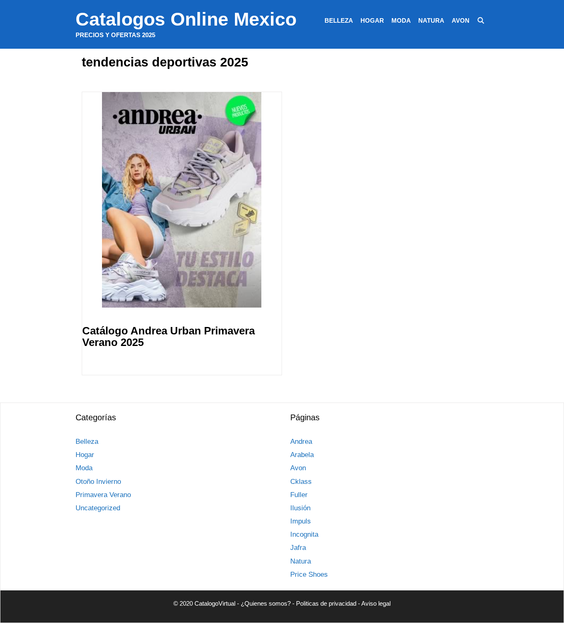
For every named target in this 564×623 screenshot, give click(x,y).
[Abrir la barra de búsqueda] (480, 20)
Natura (431, 20)
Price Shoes (309, 574)
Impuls (300, 521)
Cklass (301, 482)
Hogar (372, 20)
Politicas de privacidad (326, 603)
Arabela (302, 455)
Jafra (298, 548)
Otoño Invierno (98, 482)
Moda (401, 20)
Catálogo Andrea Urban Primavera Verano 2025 (168, 337)
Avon (460, 20)
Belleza (339, 20)
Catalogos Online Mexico (186, 19)
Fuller (299, 495)
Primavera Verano (103, 495)
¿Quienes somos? (266, 603)
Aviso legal (376, 603)
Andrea (301, 441)
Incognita (304, 534)
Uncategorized (98, 508)
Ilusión (300, 508)
